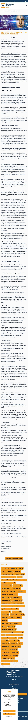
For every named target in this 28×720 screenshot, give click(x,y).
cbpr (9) (19, 577)
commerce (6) (11, 582)
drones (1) (9, 609)
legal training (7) (11, 635)
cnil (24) (4, 582)
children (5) (5, 580)
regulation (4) (5, 643)
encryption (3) (14, 614)
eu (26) (22, 614)
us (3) (15, 661)
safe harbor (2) (5, 646)
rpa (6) (20, 643)
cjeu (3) (12, 580)
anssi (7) (4, 571)
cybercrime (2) (5, 597)
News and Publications (10, 11)
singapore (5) (13, 649)
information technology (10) (9, 629)
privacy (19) (5, 640)
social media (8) (6, 652)
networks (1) (13, 638)
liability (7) (20, 635)
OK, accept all (9, 711)
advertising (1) (5, 568)
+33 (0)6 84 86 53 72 (19, 1)
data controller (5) (6, 600)
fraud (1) (19, 617)
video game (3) (6, 664)
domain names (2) (19, 606)
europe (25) (5, 617)
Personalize (9, 716)
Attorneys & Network (14, 684)
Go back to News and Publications (14, 558)
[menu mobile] (26, 5)
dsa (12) (16, 609)
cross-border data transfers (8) (9, 594)
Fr (26, 1)
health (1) (4, 626)
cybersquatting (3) (16, 597)
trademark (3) (5, 658)
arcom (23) (17, 571)
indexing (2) (11, 626)
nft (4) (20, 638)
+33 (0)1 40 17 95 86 (10, 1)
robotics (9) (14, 643)
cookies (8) (13, 591)
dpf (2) (3, 609)
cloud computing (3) (21, 580)
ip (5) (3, 635)
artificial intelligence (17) (8, 574)
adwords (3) (14, 568)
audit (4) (4, 577)
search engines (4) (16, 646)
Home (2, 11)
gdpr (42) (4, 620)
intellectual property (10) (8, 632)
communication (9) (6, 585)
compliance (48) (17, 585)
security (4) (5, 649)
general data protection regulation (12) (11, 623)
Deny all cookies (9, 713)
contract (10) (5, 591)
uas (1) (12, 658)
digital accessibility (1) (7, 606)
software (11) (15, 652)
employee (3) (5, 614)
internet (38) (19, 632)
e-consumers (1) (16, 611)
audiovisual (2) (20, 574)
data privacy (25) (17, 600)
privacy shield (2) (14, 640)
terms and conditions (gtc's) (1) (10, 655)
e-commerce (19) (6, 611)
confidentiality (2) (6, 588)
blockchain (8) (11, 577)
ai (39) (21, 568)
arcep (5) (10, 571)
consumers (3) (16, 588)
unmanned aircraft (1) (7, 661)
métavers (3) (5, 638)
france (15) (12, 617)
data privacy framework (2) (8, 603)
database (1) (20, 603)
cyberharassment (4, 427)
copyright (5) (21, 591)
